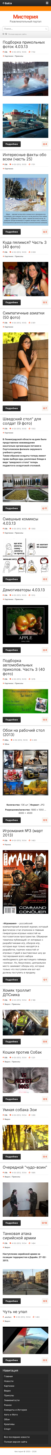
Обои (7, 744)
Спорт (7, 1429)
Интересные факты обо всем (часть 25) (24, 156)
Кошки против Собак (22, 1052)
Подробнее (11, 144)
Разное (8, 845)
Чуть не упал (15, 1311)
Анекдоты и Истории (15, 1409)
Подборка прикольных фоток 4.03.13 (24, 44)
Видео (7, 1004)
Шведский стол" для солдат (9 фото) (22, 421)
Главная (8, 1376)
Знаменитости (12, 1400)
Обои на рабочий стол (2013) (24, 732)
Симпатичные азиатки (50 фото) (23, 315)
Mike (6, 740)
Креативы (9, 1424)
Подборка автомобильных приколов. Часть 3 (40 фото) (24, 667)
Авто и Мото (11, 1414)
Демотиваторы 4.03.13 (24, 590)
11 (46, 508)
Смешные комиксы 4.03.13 (20, 521)
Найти (46, 28)
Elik (5, 52)
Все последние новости (17, 1437)
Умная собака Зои (20, 1109)
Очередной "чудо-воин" (25, 1167)
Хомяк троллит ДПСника (17, 992)
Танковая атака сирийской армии (19, 1235)
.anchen (7, 1317)
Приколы (19, 56)
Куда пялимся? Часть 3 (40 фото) (25, 244)
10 (45, 1222)
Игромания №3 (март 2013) (23, 832)
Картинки (9, 56)
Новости (8, 1381)
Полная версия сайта (17, 34)
